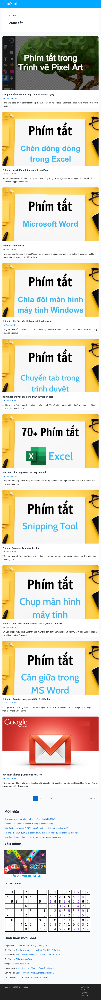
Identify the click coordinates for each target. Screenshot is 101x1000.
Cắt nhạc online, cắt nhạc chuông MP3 (32, 945)
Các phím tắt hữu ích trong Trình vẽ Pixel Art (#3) (28, 94)
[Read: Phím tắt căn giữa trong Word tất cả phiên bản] (50, 668)
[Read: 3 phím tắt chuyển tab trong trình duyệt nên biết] (50, 365)
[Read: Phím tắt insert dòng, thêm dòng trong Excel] (50, 138)
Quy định (85, 993)
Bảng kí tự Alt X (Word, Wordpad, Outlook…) (35, 973)
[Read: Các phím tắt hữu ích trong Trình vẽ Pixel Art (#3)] (50, 63)
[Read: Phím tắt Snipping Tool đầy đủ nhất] (50, 516)
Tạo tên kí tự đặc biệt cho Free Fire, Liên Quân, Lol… (39, 950)
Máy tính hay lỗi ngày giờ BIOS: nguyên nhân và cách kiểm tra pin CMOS (36, 828)
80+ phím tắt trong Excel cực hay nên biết (24, 472)
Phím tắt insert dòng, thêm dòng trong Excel (25, 170)
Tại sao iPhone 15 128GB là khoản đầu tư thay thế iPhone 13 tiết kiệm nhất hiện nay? (41, 833)
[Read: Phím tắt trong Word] (50, 214)
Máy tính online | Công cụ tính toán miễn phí (35, 968)
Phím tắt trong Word (13, 245)
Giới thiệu (85, 987)
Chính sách (85, 990)
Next (91, 798)
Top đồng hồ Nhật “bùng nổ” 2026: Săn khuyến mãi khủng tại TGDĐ (34, 837)
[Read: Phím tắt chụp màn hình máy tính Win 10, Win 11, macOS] (50, 592)
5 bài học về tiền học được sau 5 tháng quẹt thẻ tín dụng (28, 824)
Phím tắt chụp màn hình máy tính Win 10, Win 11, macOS (32, 623)
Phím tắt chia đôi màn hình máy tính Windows (26, 321)
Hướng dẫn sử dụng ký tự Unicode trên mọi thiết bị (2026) (29, 819)
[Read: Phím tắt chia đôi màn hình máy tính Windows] (50, 290)
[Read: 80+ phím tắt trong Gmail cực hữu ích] (50, 743)
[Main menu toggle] (96, 3)
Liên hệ (85, 995)
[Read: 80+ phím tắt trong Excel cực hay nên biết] (50, 441)
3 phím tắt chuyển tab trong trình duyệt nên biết (27, 397)
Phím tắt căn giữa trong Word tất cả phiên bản (26, 699)
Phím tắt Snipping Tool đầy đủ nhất (21, 548)
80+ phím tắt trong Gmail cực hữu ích (22, 774)
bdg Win (8, 945)
